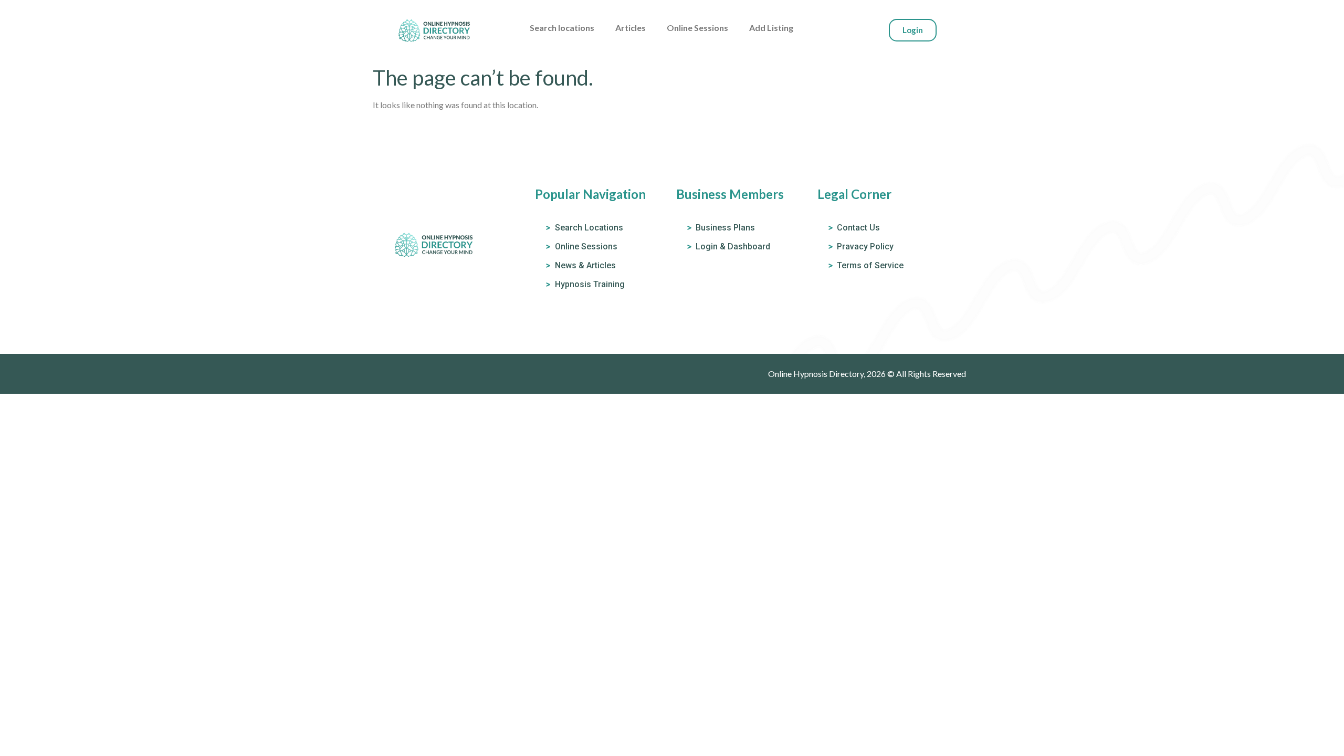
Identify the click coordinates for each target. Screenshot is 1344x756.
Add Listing (771, 28)
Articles (630, 28)
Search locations (562, 28)
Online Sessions (697, 28)
